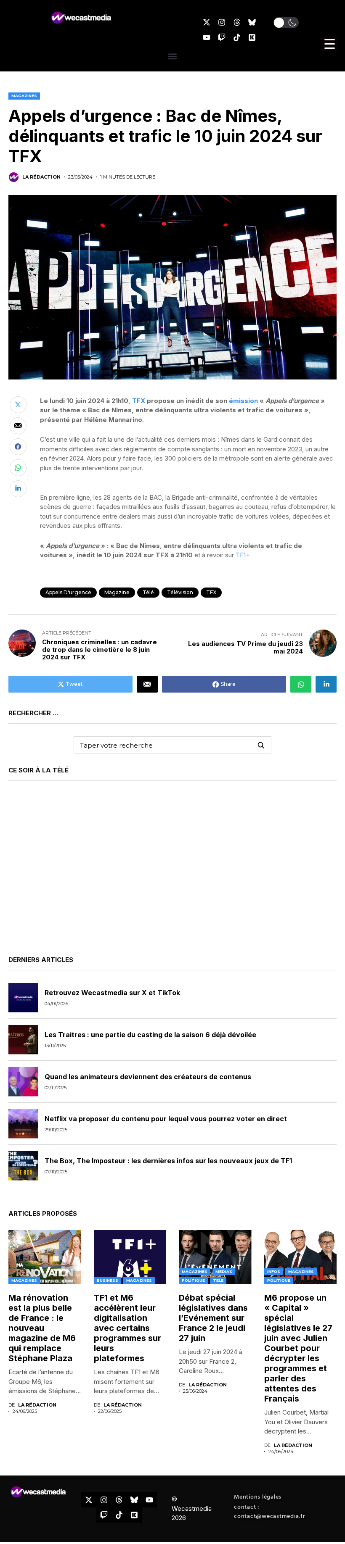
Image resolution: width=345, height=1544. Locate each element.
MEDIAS (223, 1271)
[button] (286, 22)
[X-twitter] (206, 22)
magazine (117, 592)
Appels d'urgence (68, 592)
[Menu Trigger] (329, 44)
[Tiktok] (236, 37)
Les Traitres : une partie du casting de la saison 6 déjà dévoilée (150, 1034)
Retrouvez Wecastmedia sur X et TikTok (112, 992)
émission (243, 401)
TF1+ (243, 555)
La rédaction (41, 177)
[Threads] (236, 22)
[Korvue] (252, 37)
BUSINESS (107, 1280)
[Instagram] (221, 22)
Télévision (180, 592)
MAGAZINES (24, 95)
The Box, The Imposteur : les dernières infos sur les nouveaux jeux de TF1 (168, 1161)
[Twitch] (221, 37)
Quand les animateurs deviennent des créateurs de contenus (148, 1076)
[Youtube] (206, 37)
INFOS (273, 1271)
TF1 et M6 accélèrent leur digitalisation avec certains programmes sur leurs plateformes (127, 1328)
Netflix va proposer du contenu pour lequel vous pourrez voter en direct (166, 1119)
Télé (148, 592)
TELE (218, 1280)
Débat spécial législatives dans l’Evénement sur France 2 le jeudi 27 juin (213, 1318)
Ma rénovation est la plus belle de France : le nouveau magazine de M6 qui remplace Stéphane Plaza (42, 1328)
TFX (138, 401)
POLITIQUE (193, 1280)
